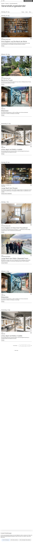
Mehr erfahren (16, 32)
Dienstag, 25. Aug (5, 12)
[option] (20, 346)
